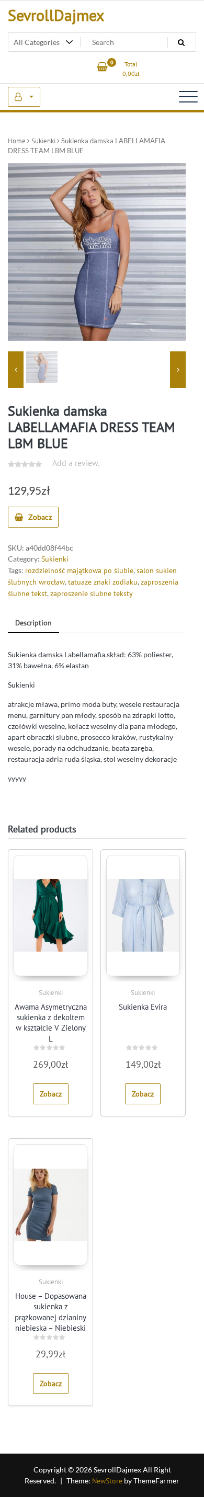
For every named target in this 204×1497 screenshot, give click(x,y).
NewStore (107, 1480)
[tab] (33, 623)
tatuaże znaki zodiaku (103, 582)
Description (33, 622)
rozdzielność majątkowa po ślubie (79, 570)
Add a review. (75, 463)
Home (17, 140)
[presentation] (16, 369)
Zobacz (40, 516)
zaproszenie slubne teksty (91, 593)
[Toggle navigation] (188, 97)
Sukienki (43, 140)
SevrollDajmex (56, 15)
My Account (24, 97)
